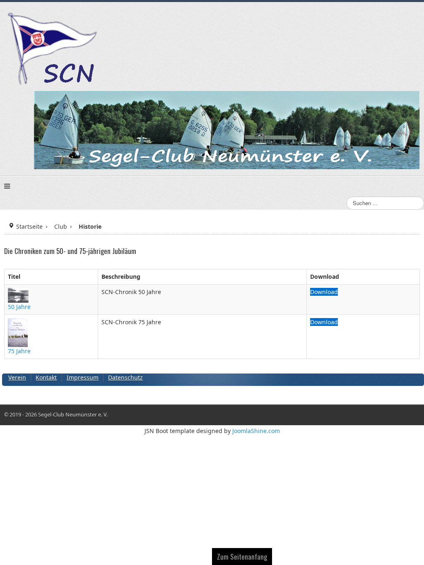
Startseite (29, 226)
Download (324, 292)
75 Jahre (19, 351)
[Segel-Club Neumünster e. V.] (53, 49)
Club (60, 226)
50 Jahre (19, 307)
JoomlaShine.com (256, 431)
